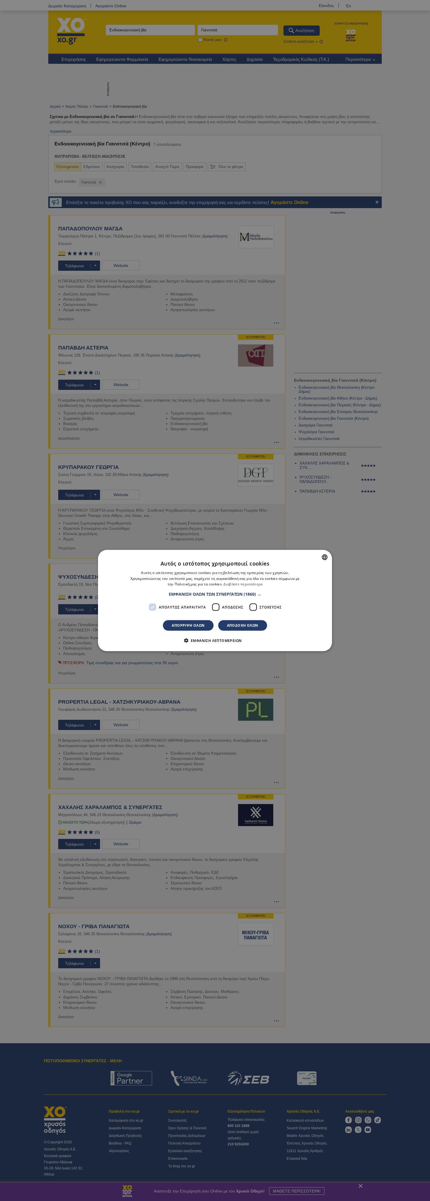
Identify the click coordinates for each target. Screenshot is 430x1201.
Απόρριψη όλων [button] (188, 625)
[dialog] (215, 600)
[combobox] (325, 557)
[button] (215, 594)
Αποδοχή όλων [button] (242, 625)
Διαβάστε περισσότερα (242, 584)
